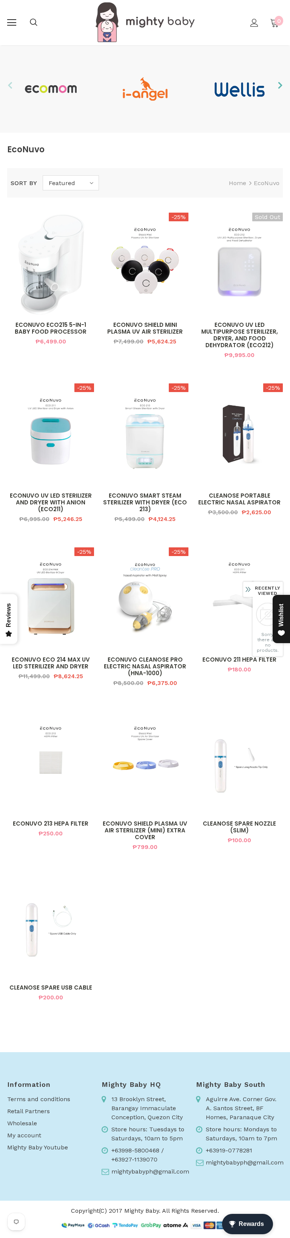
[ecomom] (50, 89)
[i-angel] (145, 89)
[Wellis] (239, 89)
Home (237, 183)
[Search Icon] (33, 22)
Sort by (24, 183)
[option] (50, 89)
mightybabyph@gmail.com (150, 1171)
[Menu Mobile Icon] (11, 22)
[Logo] (145, 22)
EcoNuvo (266, 183)
